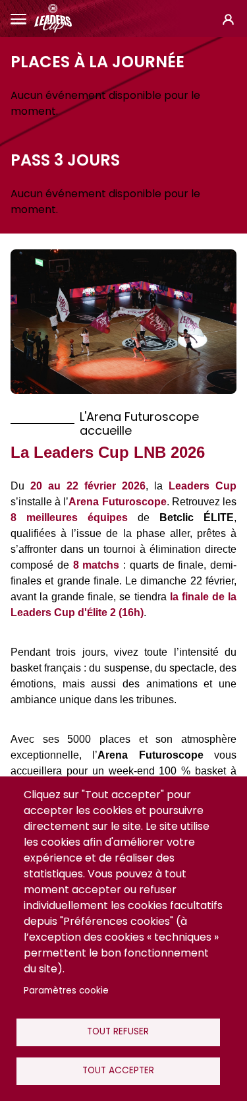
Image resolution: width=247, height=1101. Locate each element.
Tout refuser (118, 1031)
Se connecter (228, 18)
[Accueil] (53, 18)
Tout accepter (118, 1070)
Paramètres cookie (66, 990)
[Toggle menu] (18, 18)
